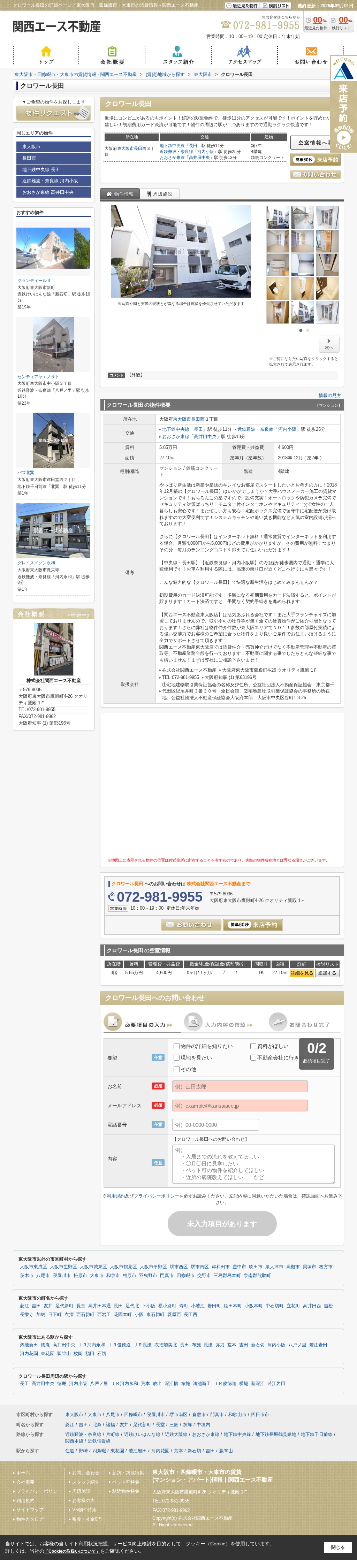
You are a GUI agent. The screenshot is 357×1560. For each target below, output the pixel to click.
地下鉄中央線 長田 (41, 169)
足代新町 (64, 1305)
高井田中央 (199, 157)
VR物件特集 (84, 1509)
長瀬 (208, 1345)
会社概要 (25, 1482)
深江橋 (171, 1383)
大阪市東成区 (33, 1266)
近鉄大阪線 (176, 1434)
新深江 (258, 1383)
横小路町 (167, 1305)
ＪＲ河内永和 (91, 1345)
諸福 (110, 1424)
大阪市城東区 (93, 1266)
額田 (89, 1353)
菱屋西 (174, 1314)
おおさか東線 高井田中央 (48, 192)
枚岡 (78, 1353)
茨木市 (26, 1275)
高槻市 (293, 1266)
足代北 (132, 1305)
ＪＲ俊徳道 (119, 1345)
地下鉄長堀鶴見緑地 (276, 1434)
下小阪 (148, 1305)
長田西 (140, 148)
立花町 (293, 1305)
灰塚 (187, 1424)
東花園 (47, 1353)
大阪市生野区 (63, 1266)
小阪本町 (254, 1305)
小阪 (139, 1314)
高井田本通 (99, 1305)
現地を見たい (196, 1058)
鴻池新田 (29, 1345)
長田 (193, 145)
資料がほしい (273, 1046)
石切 (101, 1353)
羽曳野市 (148, 1275)
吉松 (328, 1305)
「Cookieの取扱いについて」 (72, 1551)
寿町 (183, 1305)
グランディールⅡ (34, 280)
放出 (157, 1383)
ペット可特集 (125, 1482)
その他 (188, 1069)
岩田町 (214, 1305)
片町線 (113, 1434)
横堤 (243, 1383)
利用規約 (116, 1196)
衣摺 (69, 1314)
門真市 (167, 1275)
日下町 (55, 1314)
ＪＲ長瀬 (143, 1345)
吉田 (36, 1305)
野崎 (83, 1450)
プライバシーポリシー (156, 1196)
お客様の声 (83, 1500)
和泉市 (113, 1275)
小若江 (198, 1305)
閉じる (338, 1547)
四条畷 (99, 1450)
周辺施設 (81, 1491)
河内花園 (29, 1353)
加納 (40, 1314)
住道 (69, 1450)
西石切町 (85, 1314)
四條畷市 (185, 1275)
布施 (196, 1345)
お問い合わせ (85, 1472)
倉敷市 (199, 1414)
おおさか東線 (172, 157)
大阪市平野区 (153, 1266)
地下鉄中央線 (172, 145)
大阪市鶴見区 (123, 1266)
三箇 (173, 1424)
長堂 (80, 1305)
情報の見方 (330, 395)
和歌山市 (237, 1414)
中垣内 (203, 1424)
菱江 (24, 1305)
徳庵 (45, 1345)
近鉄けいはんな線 (142, 1434)
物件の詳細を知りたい (207, 1046)
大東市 (97, 1275)
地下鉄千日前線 (317, 1434)
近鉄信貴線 (99, 1441)
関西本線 (74, 1441)
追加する (327, 973)
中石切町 (275, 1305)
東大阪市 (125, 148)
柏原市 (129, 1275)
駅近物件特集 (125, 1491)
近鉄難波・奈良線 (176, 151)
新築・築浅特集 (128, 1472)
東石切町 (155, 1314)
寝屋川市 (62, 1275)
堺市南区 (200, 1266)
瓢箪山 (64, 1353)
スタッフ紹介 (85, 1482)
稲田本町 (233, 1305)
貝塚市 (309, 1266)
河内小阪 (205, 151)
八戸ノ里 (297, 1345)
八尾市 (43, 1275)
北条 (96, 1424)
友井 (48, 1305)
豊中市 (239, 1266)
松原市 (80, 1275)
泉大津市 (274, 1266)
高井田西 (312, 1305)
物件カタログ (30, 1519)
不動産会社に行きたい (283, 1058)
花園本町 (123, 1314)
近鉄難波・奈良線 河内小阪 (50, 180)
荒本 (231, 1345)
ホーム (23, 1472)
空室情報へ (313, 142)
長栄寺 (26, 1314)
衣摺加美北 (165, 1345)
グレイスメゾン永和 (36, 562)
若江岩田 (318, 1345)
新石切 (258, 1345)
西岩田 (104, 1314)
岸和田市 (221, 1266)
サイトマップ (30, 1509)
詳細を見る (302, 973)
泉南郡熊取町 (257, 1275)
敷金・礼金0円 (87, 1519)
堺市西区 (179, 1266)
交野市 (204, 1275)
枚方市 (326, 1266)
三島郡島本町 (227, 1275)
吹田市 (256, 1266)
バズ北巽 (25, 472)
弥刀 (220, 1345)
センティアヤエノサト (38, 376)
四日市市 (260, 1414)
